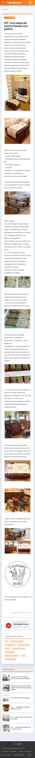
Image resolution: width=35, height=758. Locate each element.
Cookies (20, 751)
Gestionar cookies (19, 755)
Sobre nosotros (6, 755)
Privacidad (13, 751)
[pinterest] (19, 744)
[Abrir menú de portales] (2, 2)
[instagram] (21, 744)
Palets (7, 648)
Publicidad (28, 751)
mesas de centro (10, 659)
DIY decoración (10, 645)
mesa (23, 656)
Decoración (9, 17)
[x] (16, 744)
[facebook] (13, 744)
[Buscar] (30, 2)
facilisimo (15, 2)
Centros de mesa (23, 645)
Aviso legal (5, 751)
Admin (29, 755)
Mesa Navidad (9, 652)
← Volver (4, 9)
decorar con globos (19, 648)
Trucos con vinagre (16, 641)
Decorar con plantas (11, 656)
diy (6, 641)
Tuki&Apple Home (20, 624)
